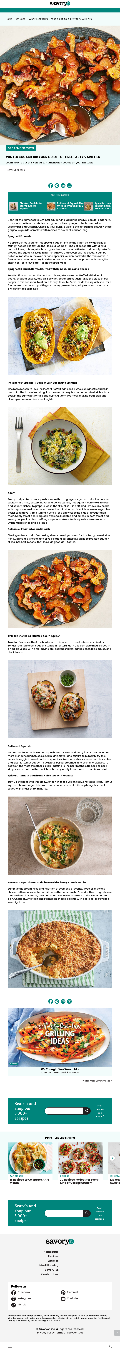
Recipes (53, 1256)
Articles (20, 19)
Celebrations (49, 1274)
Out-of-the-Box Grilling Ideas (60, 1072)
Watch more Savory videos (96, 1081)
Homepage (51, 1252)
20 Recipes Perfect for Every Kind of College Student (79, 1181)
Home (9, 19)
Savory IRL (51, 1270)
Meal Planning (48, 1265)
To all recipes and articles (99, 1111)
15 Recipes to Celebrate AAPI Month (29, 1181)
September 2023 (21, 148)
